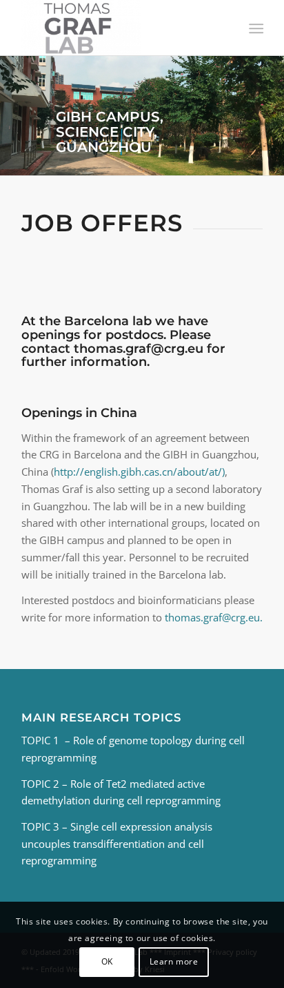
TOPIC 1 (43, 740)
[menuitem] (255, 28)
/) (221, 471)
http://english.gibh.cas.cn (113, 471)
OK (107, 961)
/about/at (195, 471)
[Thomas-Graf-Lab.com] (117, 27)
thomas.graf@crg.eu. (214, 617)
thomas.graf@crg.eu (138, 348)
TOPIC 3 (40, 826)
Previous (12, 116)
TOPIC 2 (40, 784)
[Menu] (255, 28)
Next (272, 116)
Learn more (174, 961)
